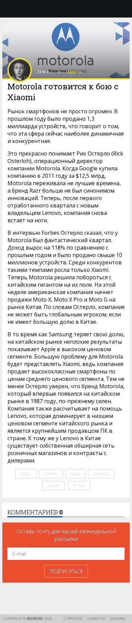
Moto (75, 474)
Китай (79, 485)
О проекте (73, 618)
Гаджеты (74, 71)
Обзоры (117, 618)
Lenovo (51, 474)
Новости (96, 618)
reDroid (35, 618)
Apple (26, 474)
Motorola (101, 474)
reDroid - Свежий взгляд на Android (66, 8)
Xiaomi (54, 485)
